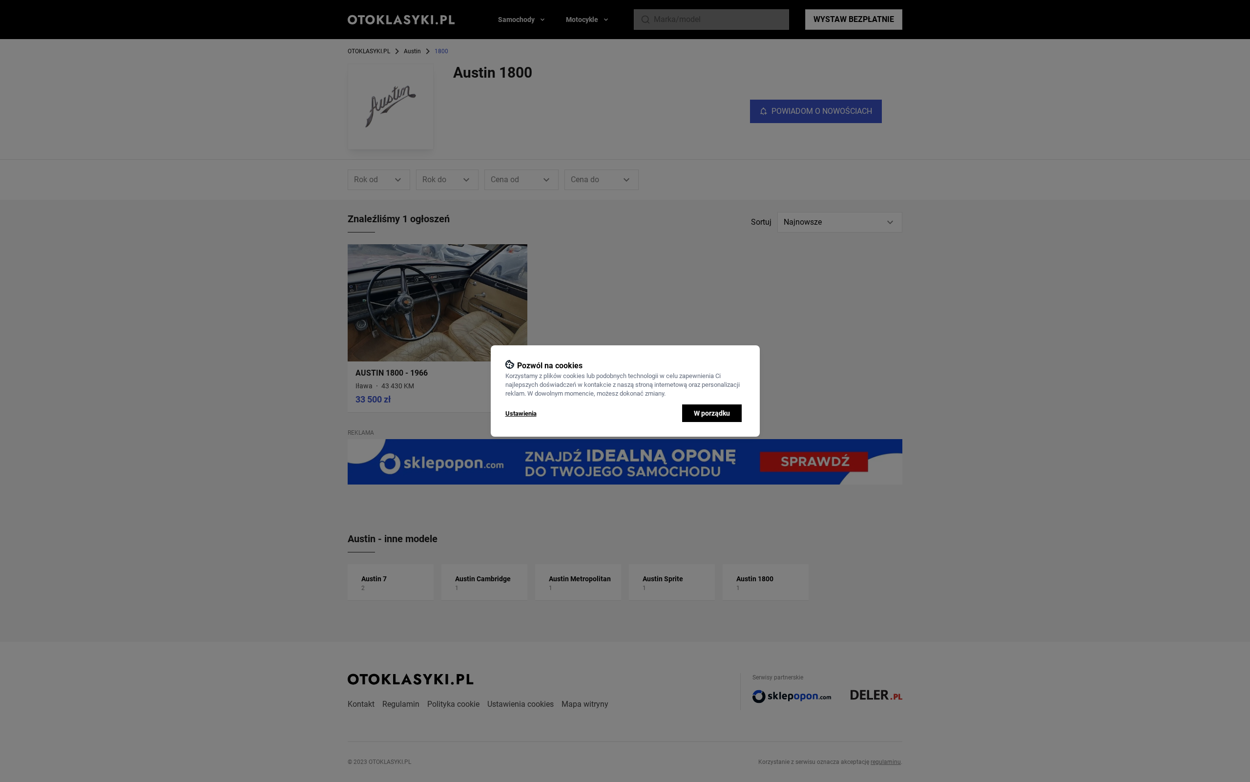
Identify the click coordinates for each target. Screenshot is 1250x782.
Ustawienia (521, 413)
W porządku (712, 413)
